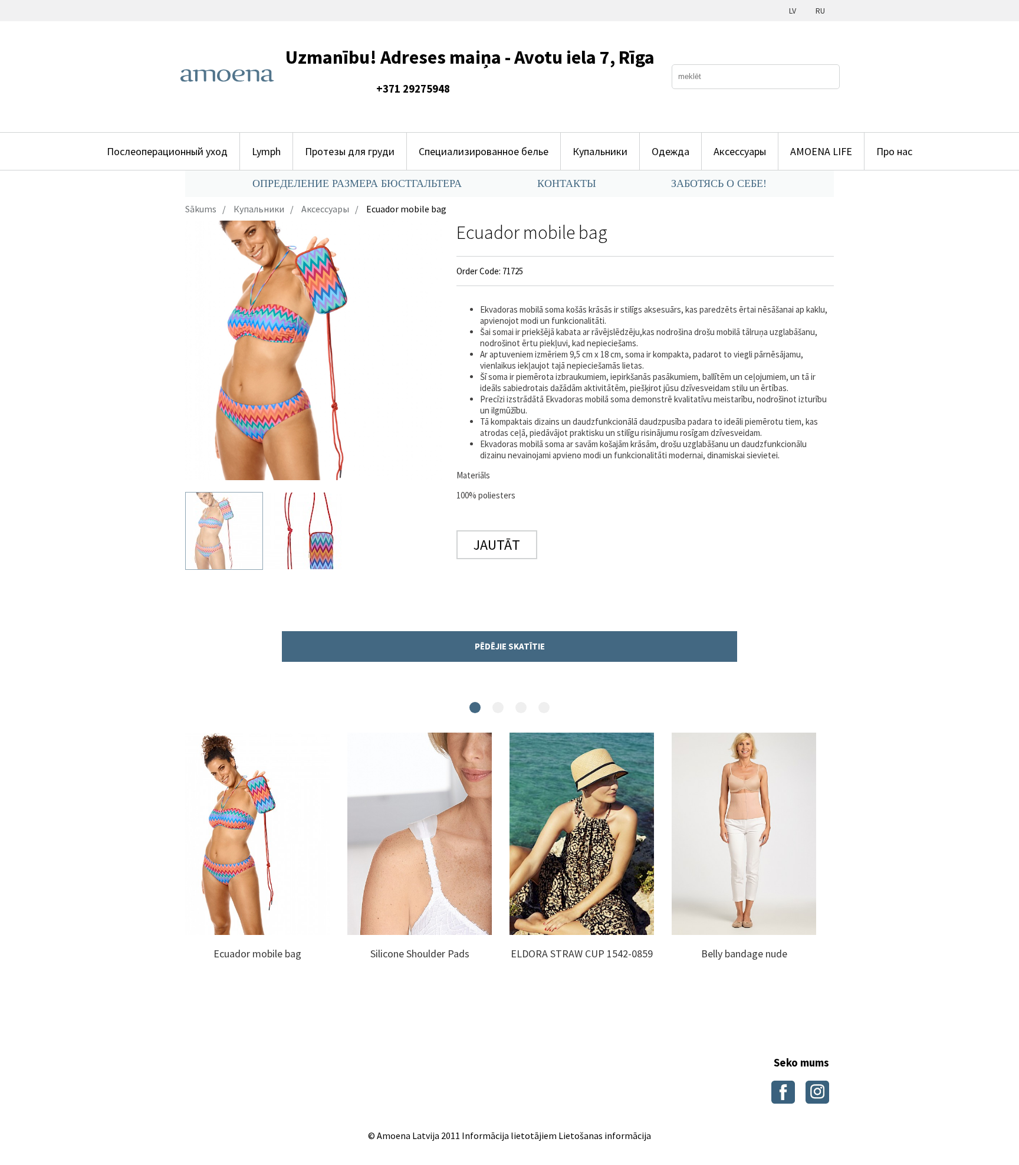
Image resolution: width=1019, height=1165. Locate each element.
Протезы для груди (350, 151)
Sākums (200, 209)
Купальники (600, 151)
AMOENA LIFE (821, 151)
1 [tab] (475, 707)
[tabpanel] (257, 859)
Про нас (894, 151)
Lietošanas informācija (604, 1135)
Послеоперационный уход (167, 151)
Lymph (266, 151)
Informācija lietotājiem (509, 1135)
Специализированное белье (483, 151)
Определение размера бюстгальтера (357, 183)
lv (792, 10)
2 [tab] (498, 707)
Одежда (670, 151)
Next (200, 859)
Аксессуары (740, 151)
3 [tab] (521, 707)
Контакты (566, 183)
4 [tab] (544, 707)
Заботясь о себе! (719, 183)
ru (820, 10)
